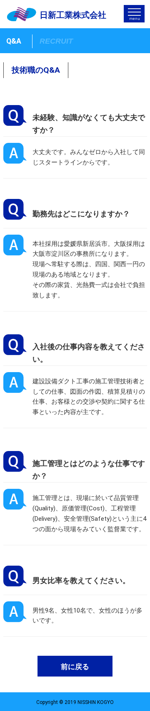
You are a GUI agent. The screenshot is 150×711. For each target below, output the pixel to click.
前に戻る (75, 667)
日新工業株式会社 (73, 15)
